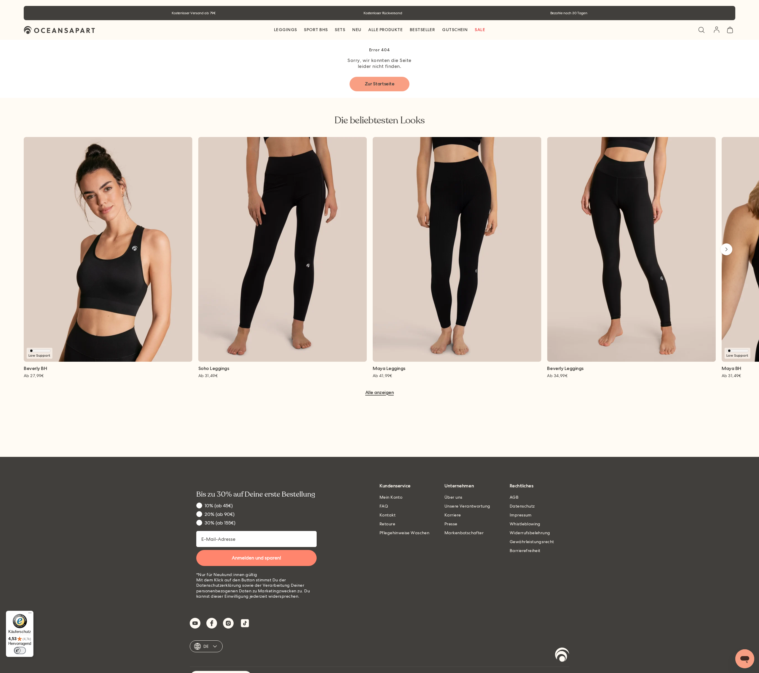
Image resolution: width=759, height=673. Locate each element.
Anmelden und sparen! (256, 558)
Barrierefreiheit (525, 550)
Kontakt (388, 515)
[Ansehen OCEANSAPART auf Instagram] (228, 623)
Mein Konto (391, 497)
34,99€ (557, 375)
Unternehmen (459, 486)
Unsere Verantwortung (467, 506)
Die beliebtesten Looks (379, 120)
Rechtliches (521, 486)
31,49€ (208, 375)
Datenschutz (522, 506)
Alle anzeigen (379, 392)
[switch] (20, 650)
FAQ (384, 506)
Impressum (521, 515)
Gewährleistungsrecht (532, 541)
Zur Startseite (379, 84)
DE (206, 646)
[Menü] (30, 614)
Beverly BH (35, 368)
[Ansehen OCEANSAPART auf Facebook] (211, 623)
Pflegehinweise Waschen (404, 532)
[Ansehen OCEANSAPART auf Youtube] (195, 623)
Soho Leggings (213, 368)
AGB (514, 497)
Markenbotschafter (464, 532)
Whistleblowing (525, 524)
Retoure (387, 524)
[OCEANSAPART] (59, 30)
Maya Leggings (389, 368)
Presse (450, 524)
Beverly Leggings (565, 368)
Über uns (453, 497)
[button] (701, 29)
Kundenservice (395, 486)
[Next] (726, 249)
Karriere (452, 515)
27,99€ (34, 375)
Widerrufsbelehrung (530, 532)
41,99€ (382, 375)
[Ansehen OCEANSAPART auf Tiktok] (245, 623)
